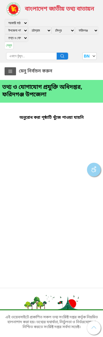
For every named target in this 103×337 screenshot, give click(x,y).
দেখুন (9, 45)
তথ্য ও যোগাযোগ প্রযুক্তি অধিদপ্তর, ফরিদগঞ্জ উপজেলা (42, 91)
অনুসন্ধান (62, 56)
